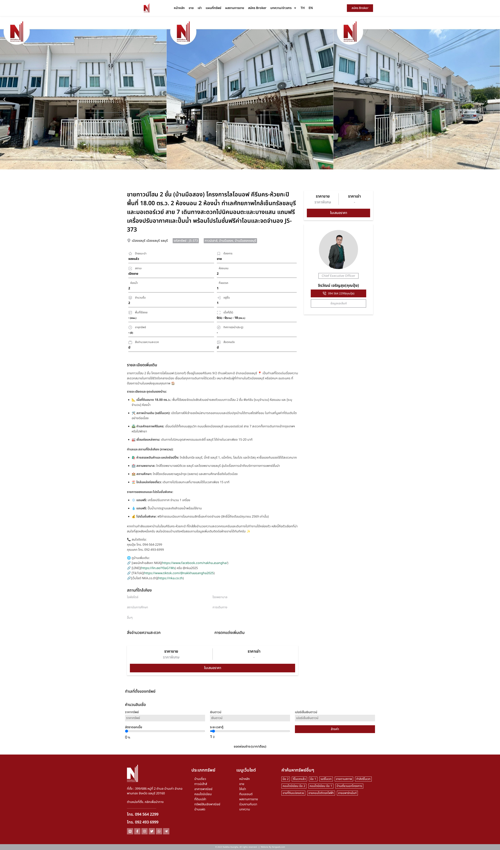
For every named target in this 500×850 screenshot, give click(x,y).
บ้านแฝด (199, 809)
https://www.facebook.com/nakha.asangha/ (194, 563)
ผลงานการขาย (234, 8)
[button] (4, 99)
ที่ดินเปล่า (200, 799)
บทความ (244, 809)
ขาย (191, 8)
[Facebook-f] (137, 831)
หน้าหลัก (179, 8)
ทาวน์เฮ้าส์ (200, 784)
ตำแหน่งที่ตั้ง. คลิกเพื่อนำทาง (145, 802)
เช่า (200, 8)
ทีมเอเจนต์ (246, 794)
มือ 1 (313, 779)
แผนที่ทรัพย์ (213, 8)
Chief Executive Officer (338, 276)
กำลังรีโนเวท (363, 779)
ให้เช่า (242, 789)
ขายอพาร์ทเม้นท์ (347, 793)
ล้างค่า (335, 729)
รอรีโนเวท (326, 779)
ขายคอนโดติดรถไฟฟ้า (321, 793)
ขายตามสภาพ (344, 779)
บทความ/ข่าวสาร (281, 8)
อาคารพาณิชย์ (203, 789)
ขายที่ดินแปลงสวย (293, 793)
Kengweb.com (278, 847)
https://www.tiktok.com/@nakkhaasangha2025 (179, 573)
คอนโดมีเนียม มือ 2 (294, 786)
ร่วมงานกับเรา (248, 804)
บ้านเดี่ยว (200, 779)
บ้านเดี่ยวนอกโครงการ (349, 786)
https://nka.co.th (170, 578)
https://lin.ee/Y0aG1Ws (158, 568)
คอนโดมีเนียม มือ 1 (321, 786)
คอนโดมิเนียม (203, 794)
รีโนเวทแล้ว (299, 779)
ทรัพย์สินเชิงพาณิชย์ (207, 804)
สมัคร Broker (257, 8)
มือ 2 (286, 779)
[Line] (130, 831)
